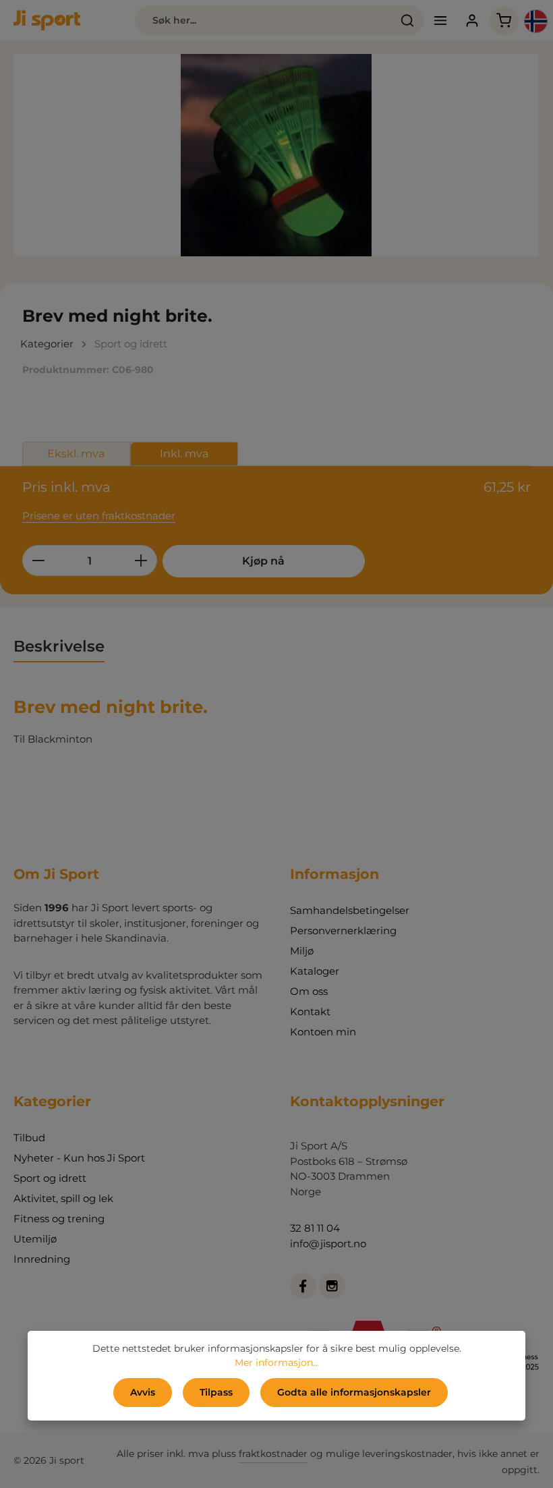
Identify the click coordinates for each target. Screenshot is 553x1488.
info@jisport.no (328, 1243)
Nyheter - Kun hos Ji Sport (79, 1157)
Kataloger (314, 971)
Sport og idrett (49, 1178)
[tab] (59, 646)
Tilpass (216, 1392)
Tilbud (29, 1137)
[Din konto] (472, 20)
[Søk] (408, 20)
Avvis (142, 1392)
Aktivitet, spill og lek (63, 1198)
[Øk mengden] (141, 560)
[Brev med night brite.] (276, 155)
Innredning (41, 1259)
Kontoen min (323, 1031)
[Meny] (440, 20)
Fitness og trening (59, 1218)
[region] (276, 155)
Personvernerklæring (343, 930)
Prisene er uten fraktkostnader (98, 515)
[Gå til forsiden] (46, 20)
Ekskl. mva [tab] (76, 453)
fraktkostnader (273, 1454)
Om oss (309, 991)
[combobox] (263, 20)
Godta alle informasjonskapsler (354, 1392)
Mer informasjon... (277, 1362)
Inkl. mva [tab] (184, 453)
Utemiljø (35, 1238)
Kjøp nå (263, 560)
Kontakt (310, 1011)
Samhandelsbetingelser (349, 910)
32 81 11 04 (315, 1228)
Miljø (302, 950)
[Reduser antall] (38, 560)
